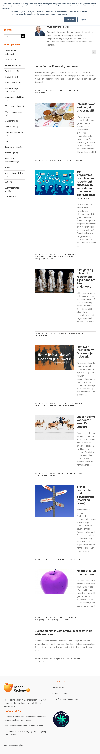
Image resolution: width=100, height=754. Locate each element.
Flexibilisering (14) (12, 71)
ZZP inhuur (70, 160)
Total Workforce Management (65, 699)
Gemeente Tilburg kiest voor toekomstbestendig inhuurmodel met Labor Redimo (25, 718)
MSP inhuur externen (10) (14, 113)
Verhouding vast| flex (71, 256)
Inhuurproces (71, 333)
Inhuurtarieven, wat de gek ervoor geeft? (86, 107)
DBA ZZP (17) (10, 60)
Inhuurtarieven (61, 160)
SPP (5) (8, 141)
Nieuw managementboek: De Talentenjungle (24, 726)
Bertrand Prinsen (43, 90)
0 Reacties (42, 93)
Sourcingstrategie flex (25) (14, 134)
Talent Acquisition (73, 90)
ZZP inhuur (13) (11, 197)
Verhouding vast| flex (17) (14, 175)
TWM (36, 93)
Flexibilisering (72, 254)
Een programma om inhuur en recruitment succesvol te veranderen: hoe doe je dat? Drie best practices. (86, 185)
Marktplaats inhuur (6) (14, 106)
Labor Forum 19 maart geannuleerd (57, 66)
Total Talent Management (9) (12, 160)
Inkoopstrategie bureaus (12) (11, 90)
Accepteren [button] (70, 20)
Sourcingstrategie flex (41, 256)
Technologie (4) (11, 153)
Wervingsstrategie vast (41, 259)
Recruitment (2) (11, 127)
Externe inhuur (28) (13, 66)
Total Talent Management (56, 256)
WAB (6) (8, 182)
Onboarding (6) (11, 121)
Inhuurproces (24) (12, 77)
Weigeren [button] (83, 20)
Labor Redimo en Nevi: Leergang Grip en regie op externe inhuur (25, 733)
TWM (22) (9, 168)
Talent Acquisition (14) (14, 147)
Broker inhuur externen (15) (10, 52)
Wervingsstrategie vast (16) (13, 189)
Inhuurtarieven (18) (13, 83)
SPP (68, 559)
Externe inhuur (62, 90)
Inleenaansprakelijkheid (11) (14, 99)
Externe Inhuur (59, 688)
